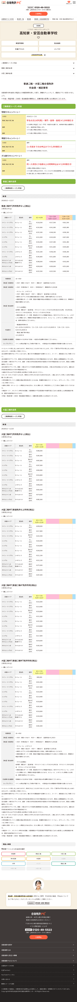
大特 (13, 863)
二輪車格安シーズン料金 (13, 188)
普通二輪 (38, 854)
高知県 (38, 26)
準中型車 (13, 859)
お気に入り (69, 2)
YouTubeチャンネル (8, 975)
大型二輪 (63, 854)
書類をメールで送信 (7, 984)
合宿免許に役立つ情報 (9, 955)
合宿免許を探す (6, 945)
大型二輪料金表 (6, 73)
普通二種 (63, 863)
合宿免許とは (6, 950)
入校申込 (38, 14)
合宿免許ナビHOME (7, 966)
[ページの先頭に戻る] (72, 997)
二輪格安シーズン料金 (9, 63)
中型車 (38, 859)
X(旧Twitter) (5, 970)
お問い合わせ (5, 979)
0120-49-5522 (42, 7)
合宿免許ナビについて (9, 961)
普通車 (13, 854)
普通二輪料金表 (6, 68)
